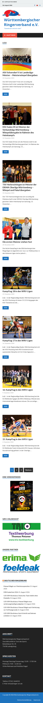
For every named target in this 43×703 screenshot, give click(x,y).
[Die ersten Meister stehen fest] (21, 228)
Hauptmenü (10, 35)
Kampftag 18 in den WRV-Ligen (17, 291)
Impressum (37, 700)
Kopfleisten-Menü (10, 2)
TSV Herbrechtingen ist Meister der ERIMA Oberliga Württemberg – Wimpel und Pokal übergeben (19, 187)
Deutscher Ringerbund (15, 581)
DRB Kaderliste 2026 (11, 592)
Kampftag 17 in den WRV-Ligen (17, 340)
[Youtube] (37, 5)
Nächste (28, 470)
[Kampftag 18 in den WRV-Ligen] (21, 278)
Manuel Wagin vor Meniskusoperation (17, 586)
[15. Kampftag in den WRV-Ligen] (21, 426)
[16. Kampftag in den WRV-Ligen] (21, 376)
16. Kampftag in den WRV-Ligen (17, 389)
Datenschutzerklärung (24, 700)
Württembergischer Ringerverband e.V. (22, 22)
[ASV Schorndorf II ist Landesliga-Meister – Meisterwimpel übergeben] (21, 59)
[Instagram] (40, 5)
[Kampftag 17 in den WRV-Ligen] (21, 327)
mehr (5, 94)
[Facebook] (35, 5)
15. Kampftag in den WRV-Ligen (17, 439)
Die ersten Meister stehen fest (17, 242)
